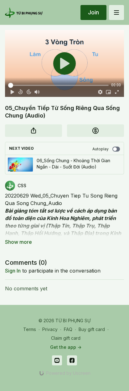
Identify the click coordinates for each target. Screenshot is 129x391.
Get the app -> (65, 347)
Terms (29, 329)
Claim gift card (65, 338)
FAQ (68, 329)
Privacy (50, 329)
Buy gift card (92, 329)
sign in (13, 271)
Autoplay (100, 149)
